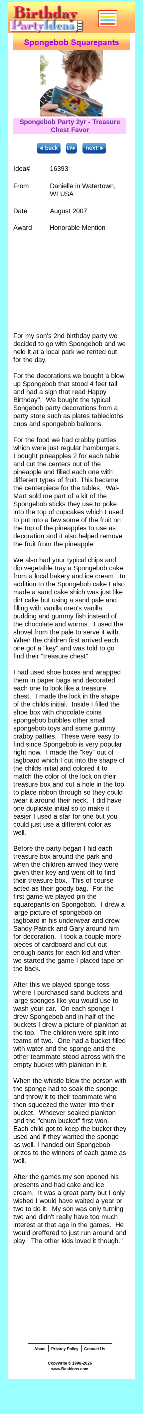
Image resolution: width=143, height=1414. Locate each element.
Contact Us (94, 1349)
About (40, 1349)
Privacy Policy (64, 1349)
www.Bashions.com (69, 1369)
